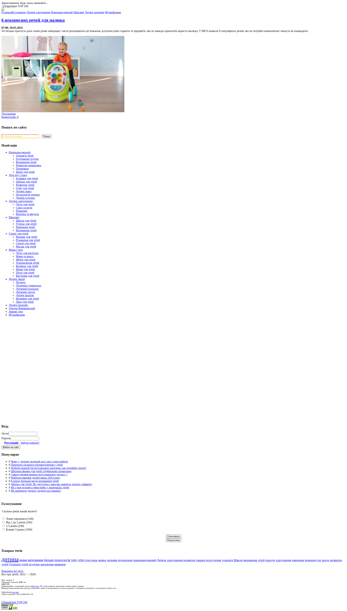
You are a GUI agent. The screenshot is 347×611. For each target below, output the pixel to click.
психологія (62, 560)
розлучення (213, 560)
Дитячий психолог (27, 288)
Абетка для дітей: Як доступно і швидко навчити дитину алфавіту (51, 484)
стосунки (91, 560)
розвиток (189, 560)
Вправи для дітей (26, 236)
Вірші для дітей (25, 269)
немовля (310, 560)
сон (318, 560)
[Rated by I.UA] (9, 608)
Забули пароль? (30, 442)
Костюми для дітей (27, 275)
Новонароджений (20, 152)
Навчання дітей (25, 227)
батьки (49, 560)
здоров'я (227, 560)
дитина (10, 559)
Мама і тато (16, 249)
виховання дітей (254, 560)
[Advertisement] (28, 345)
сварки (200, 560)
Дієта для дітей (25, 204)
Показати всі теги (12, 571)
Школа (238, 560)
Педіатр (20, 282)
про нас (15, 592)
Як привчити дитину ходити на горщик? (36, 490)
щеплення (46, 564)
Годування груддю (27, 158)
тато (74, 560)
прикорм (60, 564)
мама (23, 560)
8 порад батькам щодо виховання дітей (35, 481)
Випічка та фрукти (27, 214)
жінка (102, 560)
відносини (125, 560)
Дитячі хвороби (18, 305)
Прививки (22, 168)
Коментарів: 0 (9, 117)
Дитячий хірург (25, 292)
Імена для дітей (25, 171)
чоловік (112, 560)
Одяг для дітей (25, 188)
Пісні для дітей (25, 272)
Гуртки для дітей (26, 223)
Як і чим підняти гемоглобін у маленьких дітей (40, 487)
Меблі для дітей (25, 259)
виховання (35, 560)
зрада (325, 560)
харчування (283, 560)
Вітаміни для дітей (27, 298)
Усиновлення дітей (27, 262)
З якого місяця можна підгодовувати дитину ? (39, 474)
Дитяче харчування (21, 201)
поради (270, 560)
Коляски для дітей (27, 266)
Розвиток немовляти (28, 165)
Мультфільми (17, 314)
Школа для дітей (26, 220)
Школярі (14, 217)
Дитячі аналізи (25, 295)
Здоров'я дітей (24, 155)
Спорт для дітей (18, 233)
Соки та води (24, 207)
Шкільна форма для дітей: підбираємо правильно (41, 471)
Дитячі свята (23, 191)
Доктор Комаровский (22, 308)
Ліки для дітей (25, 301)
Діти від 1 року (18, 175)
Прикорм (21, 210)
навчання (298, 560)
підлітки (34, 564)
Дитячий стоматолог (28, 285)
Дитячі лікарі (17, 279)
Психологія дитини (28, 194)
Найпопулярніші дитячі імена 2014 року (35, 477)
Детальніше (8, 113)
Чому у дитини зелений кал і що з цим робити (39, 461)
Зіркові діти (16, 311)
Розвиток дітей (25, 184)
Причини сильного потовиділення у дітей (37, 464)
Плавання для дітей (28, 240)
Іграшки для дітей (27, 178)
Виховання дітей (26, 162)
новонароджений (144, 560)
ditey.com (35, 586)
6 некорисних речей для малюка (33, 20)
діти (81, 560)
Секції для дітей (26, 243)
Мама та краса (24, 256)
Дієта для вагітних (27, 253)
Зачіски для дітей (26, 181)
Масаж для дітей (26, 246)
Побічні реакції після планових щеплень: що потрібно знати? (48, 468)
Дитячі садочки (25, 197)
